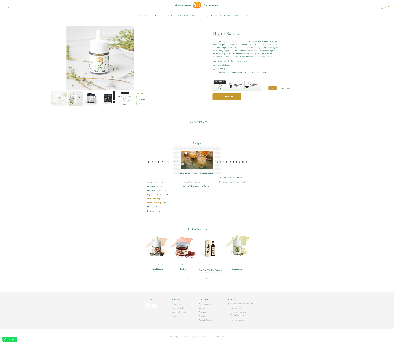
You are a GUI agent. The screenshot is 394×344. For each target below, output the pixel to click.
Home (139, 15)
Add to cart (226, 97)
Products (158, 15)
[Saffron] (183, 247)
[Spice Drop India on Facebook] (148, 305)
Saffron (183, 269)
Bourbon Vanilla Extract (210, 270)
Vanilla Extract (204, 273)
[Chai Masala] (157, 247)
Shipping (175, 316)
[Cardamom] (237, 247)
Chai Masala (157, 269)
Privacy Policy (177, 304)
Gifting (205, 15)
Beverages (203, 312)
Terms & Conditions (179, 308)
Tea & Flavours (182, 15)
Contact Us (237, 15)
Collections (195, 15)
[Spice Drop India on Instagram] (154, 305)
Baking (201, 308)
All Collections (204, 304)
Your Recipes (225, 15)
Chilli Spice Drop (153, 199)
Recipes (214, 15)
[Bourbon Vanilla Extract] (210, 247)
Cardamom (237, 269)
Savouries (202, 316)
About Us (148, 15)
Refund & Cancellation (180, 312)
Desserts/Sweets (205, 320)
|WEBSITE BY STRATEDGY (214, 337)
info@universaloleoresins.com (241, 304)
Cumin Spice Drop (154, 203)
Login (247, 15)
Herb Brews (169, 15)
